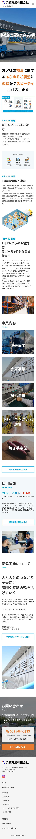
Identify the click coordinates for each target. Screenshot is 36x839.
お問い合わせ (6, 823)
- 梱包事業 (5, 804)
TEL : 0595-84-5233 (8, 770)
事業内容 (5, 793)
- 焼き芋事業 (6, 812)
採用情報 (5, 819)
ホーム (4, 783)
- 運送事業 (5, 796)
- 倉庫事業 (5, 800)
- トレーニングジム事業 (10, 808)
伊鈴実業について (8, 787)
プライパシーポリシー (10, 828)
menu (32, 4)
